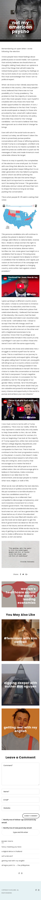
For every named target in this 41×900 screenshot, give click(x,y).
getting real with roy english (20, 729)
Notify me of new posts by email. (17, 828)
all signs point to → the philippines (16, 865)
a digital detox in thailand (12, 851)
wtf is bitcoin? (7, 856)
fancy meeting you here (11, 847)
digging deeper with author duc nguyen (20, 685)
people (20, 18)
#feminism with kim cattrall (20, 640)
